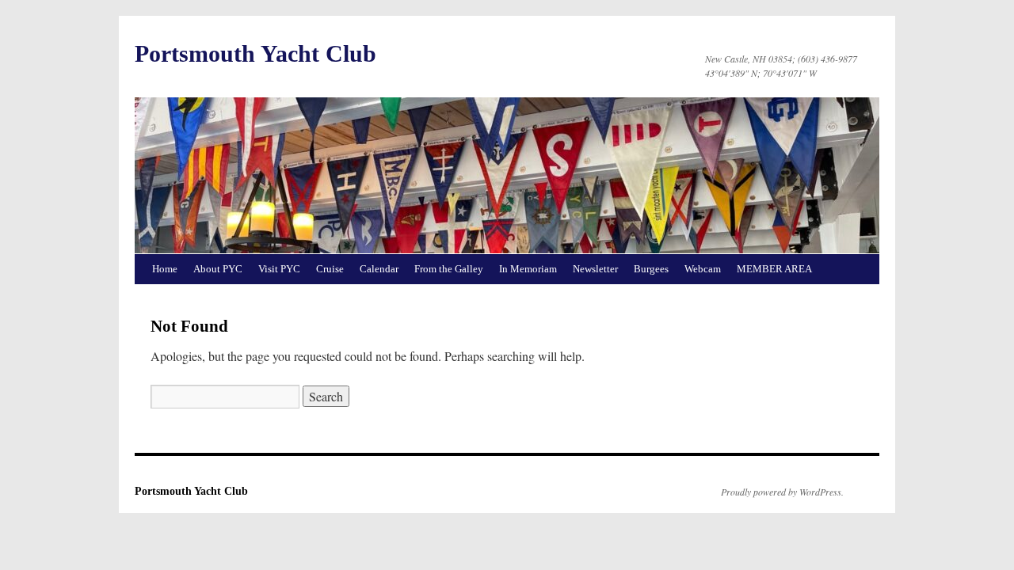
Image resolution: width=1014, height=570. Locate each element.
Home (164, 269)
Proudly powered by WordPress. (782, 491)
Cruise (330, 269)
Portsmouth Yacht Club (255, 53)
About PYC (217, 269)
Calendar (379, 269)
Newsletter (595, 269)
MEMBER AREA (774, 269)
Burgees (651, 269)
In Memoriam (528, 269)
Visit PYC (279, 269)
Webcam (702, 269)
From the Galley (448, 269)
